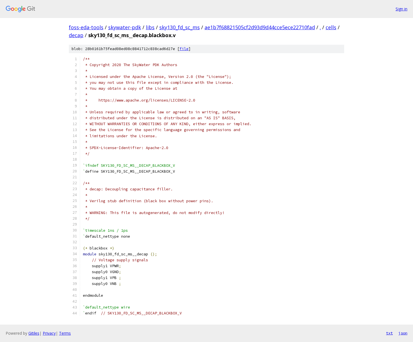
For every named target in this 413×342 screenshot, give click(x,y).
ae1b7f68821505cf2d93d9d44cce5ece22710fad (260, 27)
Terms (65, 333)
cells (331, 27)
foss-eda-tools (86, 27)
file (184, 48)
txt (389, 333)
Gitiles (33, 333)
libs (150, 27)
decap (76, 35)
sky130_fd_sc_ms (179, 27)
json (402, 333)
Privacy (49, 333)
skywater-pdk (124, 27)
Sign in (401, 9)
